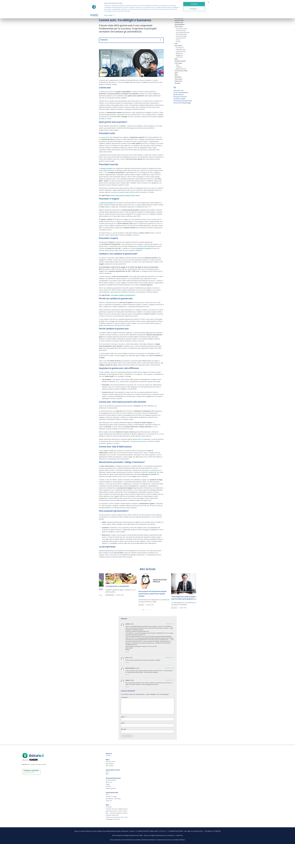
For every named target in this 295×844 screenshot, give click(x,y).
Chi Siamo (109, 807)
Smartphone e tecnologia (113, 799)
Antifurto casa (179, 23)
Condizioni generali (161, 840)
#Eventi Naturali (178, 95)
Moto (176, 73)
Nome (123, 716)
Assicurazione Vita (180, 38)
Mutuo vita (109, 782)
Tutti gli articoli (110, 762)
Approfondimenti (179, 25)
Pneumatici (179, 67)
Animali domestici (111, 788)
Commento (124, 697)
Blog (176, 59)
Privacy (112, 840)
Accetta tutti (194, 4)
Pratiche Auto (179, 57)
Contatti (108, 755)
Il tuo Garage (178, 63)
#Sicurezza (176, 103)
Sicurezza (177, 83)
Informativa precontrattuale (148, 840)
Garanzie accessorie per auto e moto (117, 817)
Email (123, 723)
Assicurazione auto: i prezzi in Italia (116, 811)
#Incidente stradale (179, 99)
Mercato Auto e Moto (181, 71)
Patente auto (178, 81)
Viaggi (107, 784)
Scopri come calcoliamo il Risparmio (176, 840)
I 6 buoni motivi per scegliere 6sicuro (117, 809)
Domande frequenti (180, 61)
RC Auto (178, 40)
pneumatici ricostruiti (144, 248)
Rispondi (127, 651)
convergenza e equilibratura (149, 470)
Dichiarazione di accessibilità (133, 840)
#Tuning (182, 103)
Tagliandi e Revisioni (181, 69)
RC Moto (178, 42)
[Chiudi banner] (208, 2)
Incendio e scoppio (111, 797)
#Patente (189, 101)
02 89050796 (217, 831)
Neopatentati (179, 53)
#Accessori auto (178, 91)
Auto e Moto (178, 46)
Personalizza (193, 9)
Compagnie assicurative (113, 819)
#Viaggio (188, 103)
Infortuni (108, 786)
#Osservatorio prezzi (179, 101)
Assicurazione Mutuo (181, 34)
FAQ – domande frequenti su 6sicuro (117, 813)
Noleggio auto (179, 55)
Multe (177, 65)
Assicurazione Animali (181, 29)
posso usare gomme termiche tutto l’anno (125, 196)
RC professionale (111, 780)
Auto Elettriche (180, 48)
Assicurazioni (179, 27)
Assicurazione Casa (181, 30)
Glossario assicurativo (112, 815)
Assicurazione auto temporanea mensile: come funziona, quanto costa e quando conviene (113, 594)
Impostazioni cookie (120, 840)
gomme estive (105, 137)
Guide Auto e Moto (181, 51)
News (176, 75)
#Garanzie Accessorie (180, 97)
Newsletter (178, 77)
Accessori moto (179, 20)
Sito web (123, 729)
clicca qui (127, 11)
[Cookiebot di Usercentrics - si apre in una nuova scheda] (94, 15)
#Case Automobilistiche (180, 93)
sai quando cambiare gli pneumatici (123, 295)
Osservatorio (178, 79)
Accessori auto (179, 18)
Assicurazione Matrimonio (183, 32)
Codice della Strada (180, 50)
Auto (176, 44)
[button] (100, 590)
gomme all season (107, 203)
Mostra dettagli (108, 15)
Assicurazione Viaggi (181, 36)
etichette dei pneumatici (139, 441)
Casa (107, 794)
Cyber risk (109, 801)
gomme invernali (106, 169)
